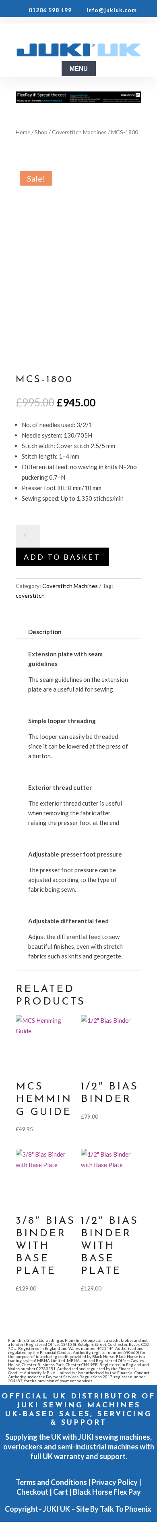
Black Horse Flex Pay (107, 1491)
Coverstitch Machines (79, 132)
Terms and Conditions (51, 1482)
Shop (41, 132)
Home (23, 132)
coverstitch (30, 595)
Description (45, 631)
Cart (60, 1491)
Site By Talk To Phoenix (114, 1508)
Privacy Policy (115, 1482)
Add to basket (62, 556)
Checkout (32, 1491)
